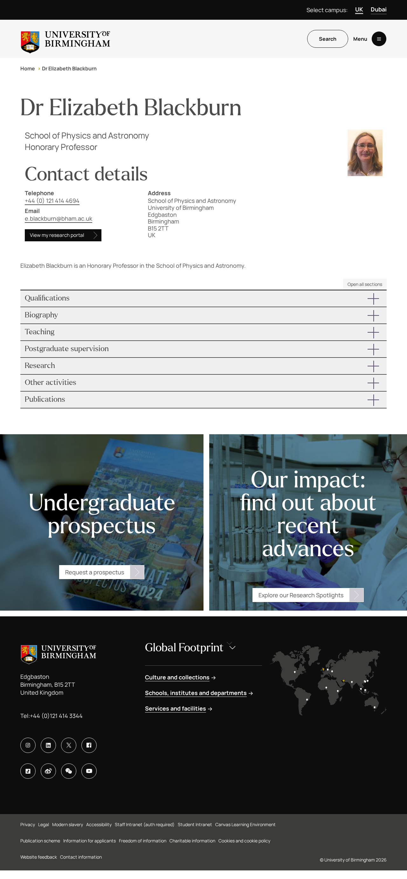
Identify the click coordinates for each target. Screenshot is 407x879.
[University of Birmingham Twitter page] (68, 745)
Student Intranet (195, 824)
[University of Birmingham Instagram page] (28, 745)
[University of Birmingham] (65, 39)
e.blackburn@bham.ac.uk (58, 218)
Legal (43, 824)
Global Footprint (184, 648)
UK (359, 9)
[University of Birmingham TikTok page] (28, 771)
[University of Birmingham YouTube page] (89, 771)
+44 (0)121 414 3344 (56, 716)
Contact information (81, 857)
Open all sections (365, 284)
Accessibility (99, 824)
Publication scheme (40, 841)
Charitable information (192, 841)
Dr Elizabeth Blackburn (69, 68)
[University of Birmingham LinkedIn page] (48, 745)
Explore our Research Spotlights (301, 595)
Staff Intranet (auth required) (145, 824)
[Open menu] (379, 38)
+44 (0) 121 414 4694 (52, 200)
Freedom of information (142, 841)
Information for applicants (89, 841)
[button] (203, 298)
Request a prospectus (94, 572)
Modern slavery (67, 824)
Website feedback (38, 857)
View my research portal (57, 235)
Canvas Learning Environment (245, 824)
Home (27, 68)
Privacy (27, 824)
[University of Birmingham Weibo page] (48, 771)
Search (327, 38)
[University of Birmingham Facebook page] (89, 745)
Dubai (379, 9)
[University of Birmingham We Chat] (68, 771)
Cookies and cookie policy (244, 841)
